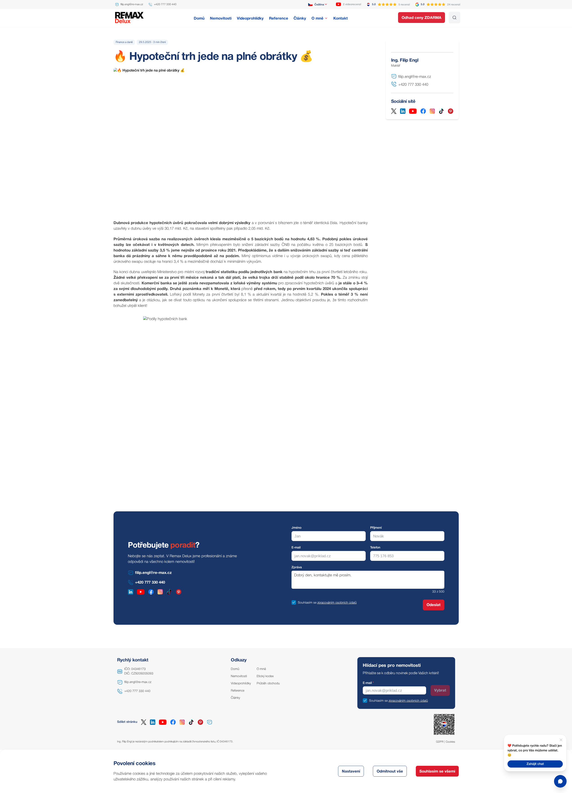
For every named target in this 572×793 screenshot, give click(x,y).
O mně (261, 669)
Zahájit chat (535, 764)
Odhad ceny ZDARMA (421, 18)
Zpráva (297, 567)
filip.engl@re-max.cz (137, 682)
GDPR (439, 742)
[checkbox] (294, 602)
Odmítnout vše (390, 771)
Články (235, 697)
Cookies (450, 742)
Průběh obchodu (268, 683)
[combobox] (317, 4)
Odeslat (434, 605)
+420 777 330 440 (137, 691)
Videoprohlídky (241, 683)
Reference (237, 690)
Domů (235, 669)
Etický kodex (265, 676)
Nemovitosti (239, 676)
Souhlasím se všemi (437, 771)
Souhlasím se (307, 602)
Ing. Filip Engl (404, 60)
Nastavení (351, 771)
